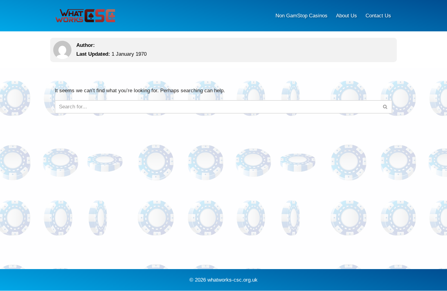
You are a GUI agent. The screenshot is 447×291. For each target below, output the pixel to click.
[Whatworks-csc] (85, 16)
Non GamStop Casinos (301, 16)
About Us (346, 16)
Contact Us (378, 16)
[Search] (385, 107)
